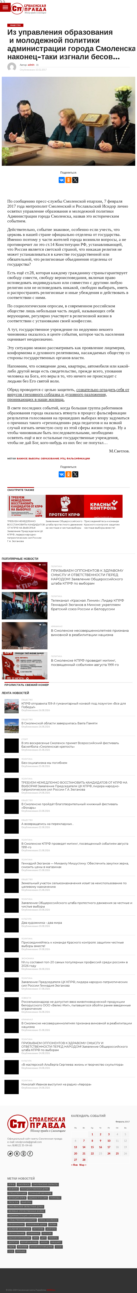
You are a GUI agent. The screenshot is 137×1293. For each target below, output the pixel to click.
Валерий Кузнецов (19, 1229)
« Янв (74, 1164)
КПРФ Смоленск (48, 1220)
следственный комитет (22, 1220)
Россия (47, 1233)
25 (117, 1153)
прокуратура (16, 1224)
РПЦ (62, 458)
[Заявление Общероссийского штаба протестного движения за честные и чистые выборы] (65, 516)
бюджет (56, 1242)
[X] (75, 180)
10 (108, 1140)
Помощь (55, 1198)
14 (83, 1147)
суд (11, 1251)
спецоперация (17, 1193)
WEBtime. (51, 1290)
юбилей (22, 1247)
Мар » (82, 1164)
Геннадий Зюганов (40, 1193)
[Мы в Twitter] (10, 1153)
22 (92, 1153)
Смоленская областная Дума (26, 1207)
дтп (43, 1238)
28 (83, 1159)
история (38, 1229)
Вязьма (20, 1251)
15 (92, 1147)
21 (83, 1153)
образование (50, 458)
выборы (34, 458)
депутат (13, 1242)
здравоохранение (19, 1238)
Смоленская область (45, 1184)
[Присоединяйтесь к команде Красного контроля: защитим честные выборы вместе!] (103, 516)
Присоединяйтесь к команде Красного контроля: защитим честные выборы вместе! (102, 524)
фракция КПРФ (17, 1198)
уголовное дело (36, 1224)
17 (108, 1147)
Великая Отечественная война (26, 1211)
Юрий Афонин (29, 1242)
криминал (33, 1233)
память (53, 1238)
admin (31, 64)
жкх (35, 1238)
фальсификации (78, 458)
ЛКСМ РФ (13, 1202)
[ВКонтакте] (62, 180)
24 (108, 1153)
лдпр (12, 1247)
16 (100, 1147)
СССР (59, 1247)
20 (75, 1153)
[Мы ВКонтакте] (17, 1153)
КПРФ (11, 1184)
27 (75, 1159)
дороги (51, 1229)
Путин (52, 1224)
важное (22, 458)
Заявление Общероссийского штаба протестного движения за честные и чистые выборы (64, 524)
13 (75, 1147)
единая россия (38, 1198)
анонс (44, 1242)
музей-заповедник (41, 1247)
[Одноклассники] (68, 180)
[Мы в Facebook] (30, 1153)
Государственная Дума (35, 1189)
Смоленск (23, 1184)
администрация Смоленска (25, 1215)
